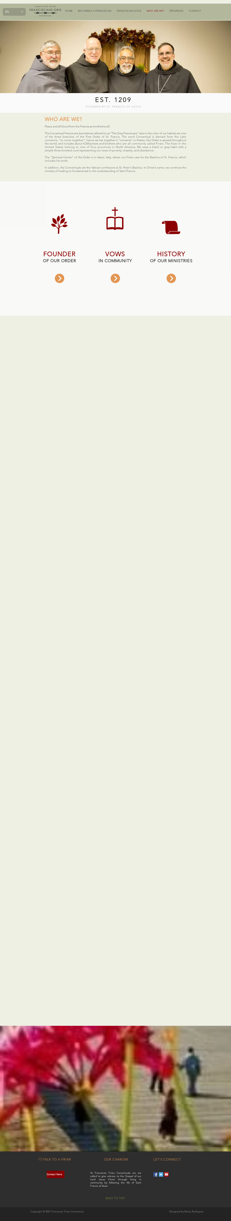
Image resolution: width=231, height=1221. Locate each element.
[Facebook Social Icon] (155, 1174)
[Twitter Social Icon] (161, 1174)
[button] (94, 11)
